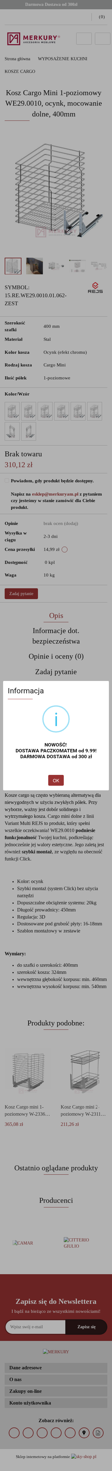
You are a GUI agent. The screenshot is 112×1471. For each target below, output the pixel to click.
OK (56, 780)
